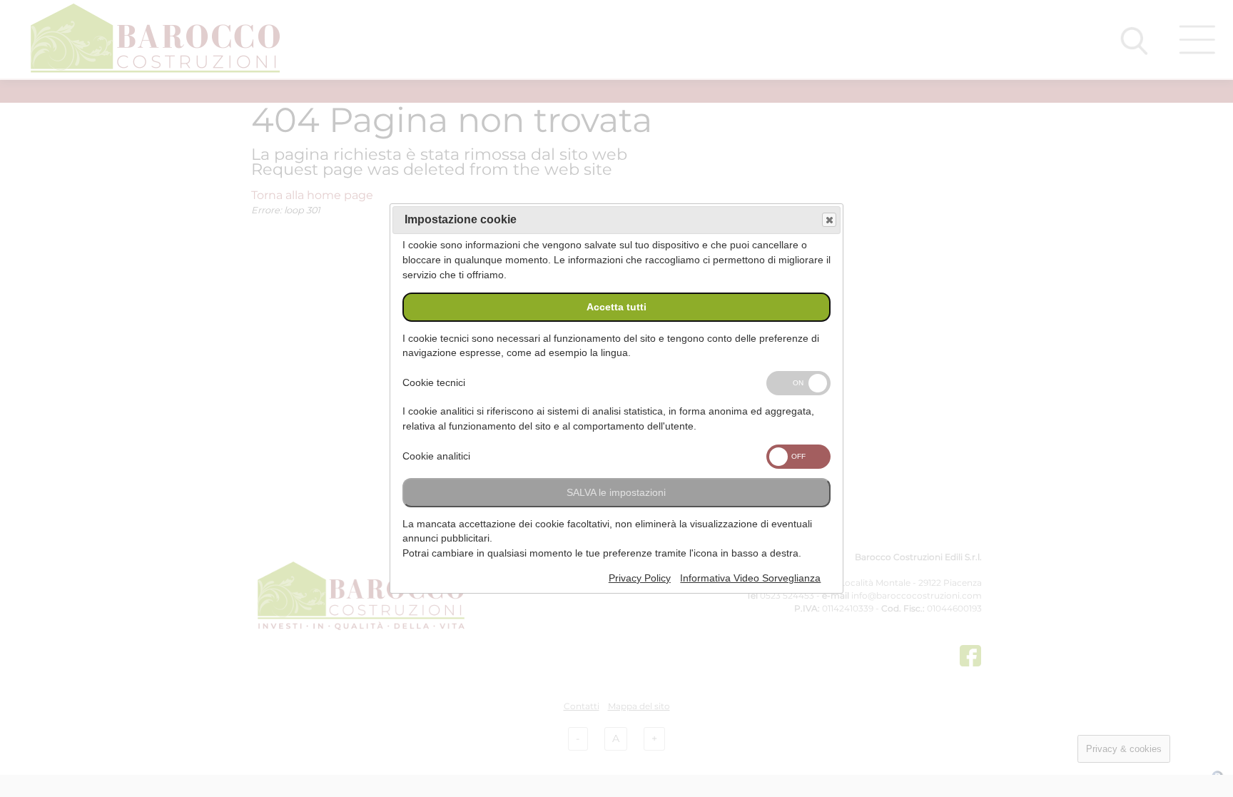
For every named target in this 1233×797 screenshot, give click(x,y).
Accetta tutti (616, 307)
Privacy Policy (640, 578)
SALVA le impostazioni (616, 492)
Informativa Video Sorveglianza (750, 578)
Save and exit (829, 220)
